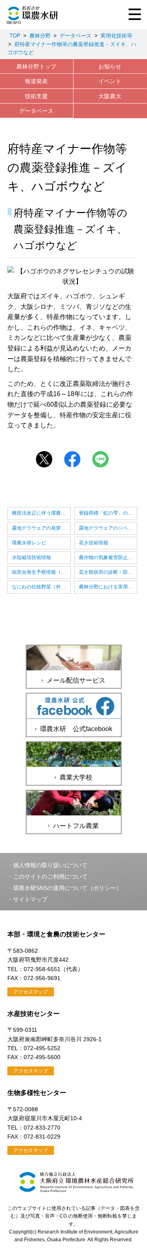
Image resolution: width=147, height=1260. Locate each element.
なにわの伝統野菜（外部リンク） (41, 587)
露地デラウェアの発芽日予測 (41, 528)
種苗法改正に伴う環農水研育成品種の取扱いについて (41, 513)
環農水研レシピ (29, 543)
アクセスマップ (30, 992)
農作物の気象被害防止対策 (108, 557)
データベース (75, 36)
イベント (109, 81)
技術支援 (36, 96)
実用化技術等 (116, 36)
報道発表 (36, 81)
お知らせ (109, 66)
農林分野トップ (36, 66)
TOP (14, 36)
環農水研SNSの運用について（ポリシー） (67, 888)
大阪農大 (109, 96)
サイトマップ (30, 899)
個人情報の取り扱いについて (50, 865)
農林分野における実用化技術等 (108, 587)
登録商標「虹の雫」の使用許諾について (108, 513)
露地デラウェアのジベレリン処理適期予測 (108, 528)
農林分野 (40, 36)
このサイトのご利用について (50, 876)
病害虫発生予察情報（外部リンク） (41, 572)
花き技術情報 (93, 543)
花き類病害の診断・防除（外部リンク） (108, 572)
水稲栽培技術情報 (31, 557)
